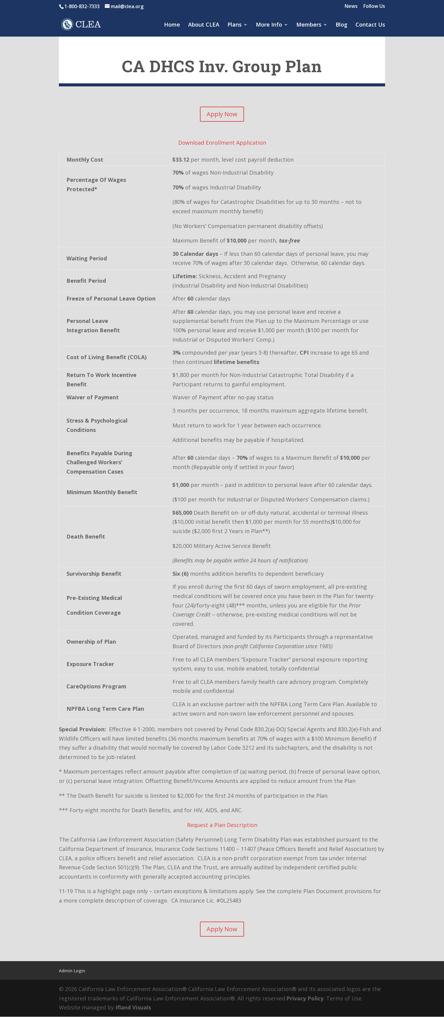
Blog (341, 25)
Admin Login (72, 971)
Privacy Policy (304, 998)
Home (172, 25)
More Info (269, 25)
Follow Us (374, 6)
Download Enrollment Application (222, 142)
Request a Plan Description (222, 825)
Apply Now (222, 114)
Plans (234, 25)
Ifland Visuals (133, 1007)
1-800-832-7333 (82, 6)
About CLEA (203, 25)
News (351, 6)
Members (308, 25)
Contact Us (370, 25)
